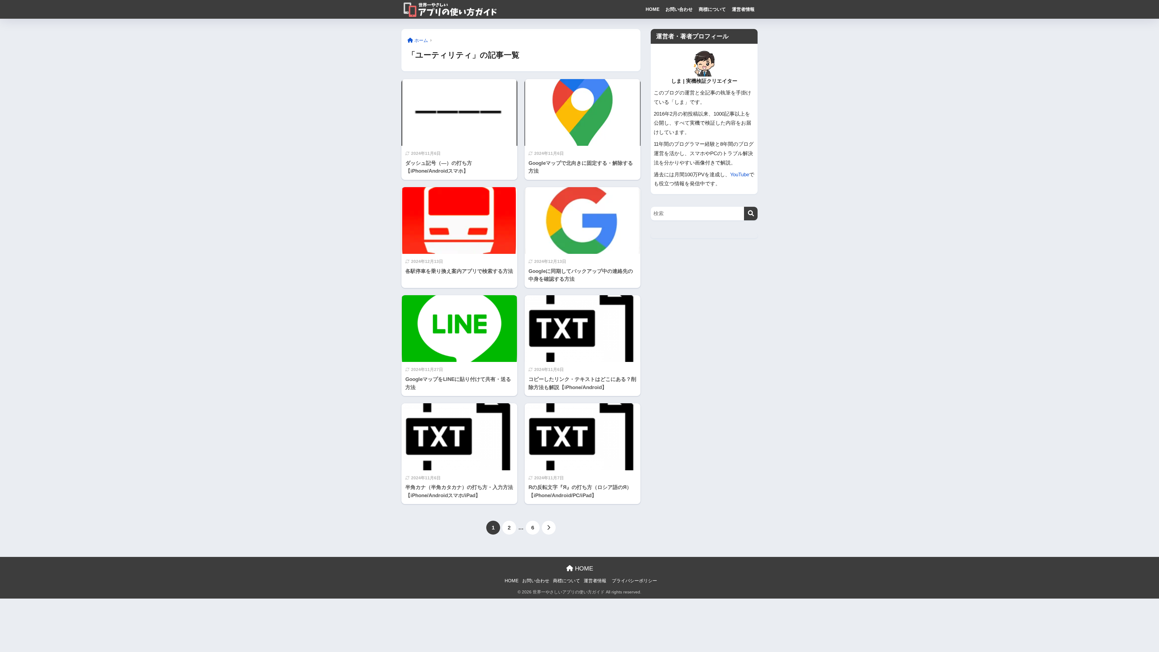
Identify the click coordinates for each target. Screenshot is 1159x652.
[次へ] (549, 528)
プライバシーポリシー (634, 580)
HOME (652, 9)
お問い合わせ (679, 9)
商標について (712, 9)
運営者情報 (743, 9)
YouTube (739, 174)
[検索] (751, 213)
